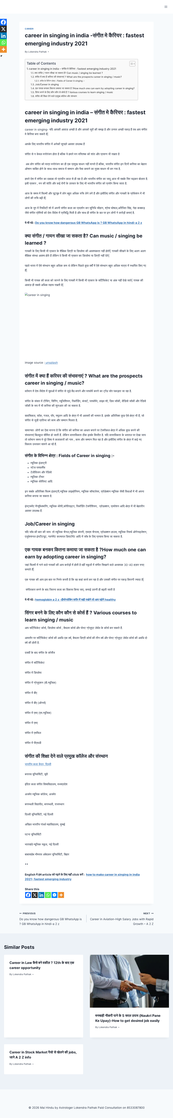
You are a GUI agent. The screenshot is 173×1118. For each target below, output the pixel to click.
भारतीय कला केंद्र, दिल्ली (38, 764)
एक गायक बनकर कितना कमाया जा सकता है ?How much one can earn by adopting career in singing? (84, 88)
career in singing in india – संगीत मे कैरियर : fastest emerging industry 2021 (72, 68)
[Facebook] (28, 895)
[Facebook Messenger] (54, 895)
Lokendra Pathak (37, 51)
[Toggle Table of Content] (130, 64)
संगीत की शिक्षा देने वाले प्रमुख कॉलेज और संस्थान (56, 96)
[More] (61, 895)
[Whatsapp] (48, 895)
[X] (35, 895)
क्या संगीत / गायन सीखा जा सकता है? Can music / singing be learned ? (68, 73)
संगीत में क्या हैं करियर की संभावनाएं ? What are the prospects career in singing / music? (78, 76)
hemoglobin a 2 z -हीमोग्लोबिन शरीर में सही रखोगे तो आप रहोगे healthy (75, 599)
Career (29, 28)
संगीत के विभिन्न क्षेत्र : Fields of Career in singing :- (62, 81)
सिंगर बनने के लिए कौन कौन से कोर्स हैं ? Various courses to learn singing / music (74, 92)
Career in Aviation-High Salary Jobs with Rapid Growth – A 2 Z (122, 919)
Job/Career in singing (47, 84)
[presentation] (129, 981)
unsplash (51, 362)
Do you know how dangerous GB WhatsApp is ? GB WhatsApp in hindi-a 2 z (88, 222)
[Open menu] (166, 6)
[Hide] (1, 56)
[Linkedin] (41, 895)
